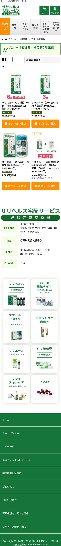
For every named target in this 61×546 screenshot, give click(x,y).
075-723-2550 (31, 241)
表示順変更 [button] (35, 60)
